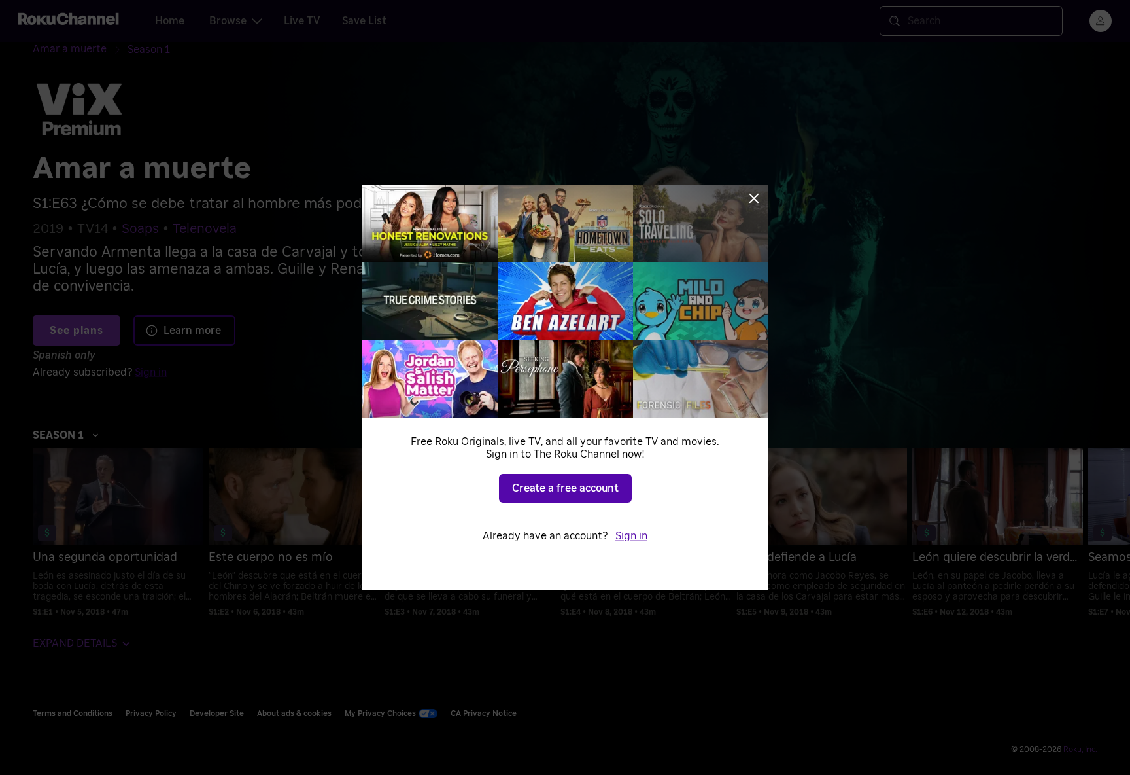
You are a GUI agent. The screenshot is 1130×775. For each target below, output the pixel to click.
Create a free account (565, 488)
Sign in (631, 536)
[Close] (754, 198)
